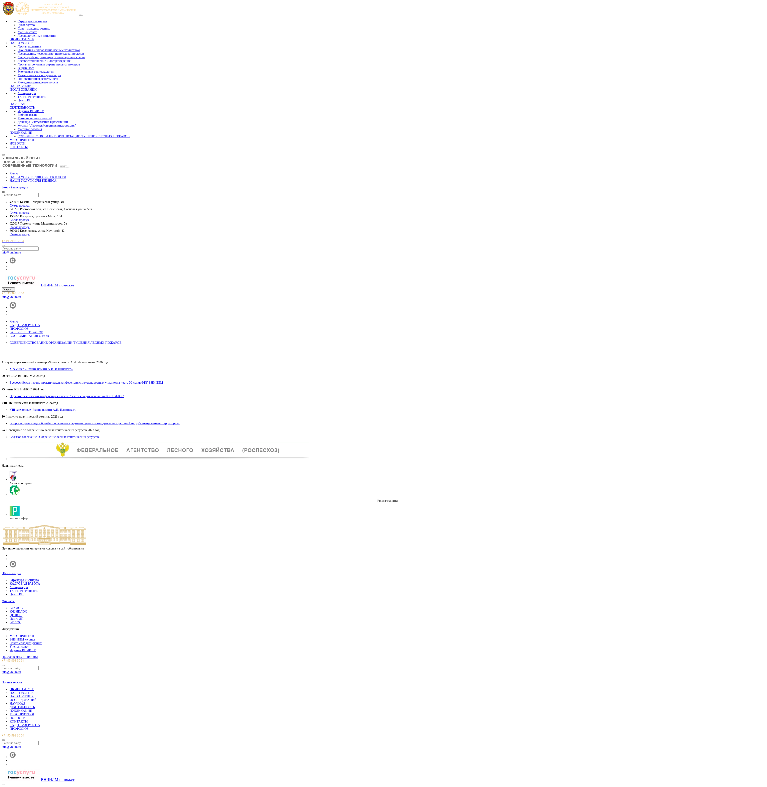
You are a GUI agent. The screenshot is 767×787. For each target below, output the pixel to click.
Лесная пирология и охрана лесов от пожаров (49, 64)
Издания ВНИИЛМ (31, 111)
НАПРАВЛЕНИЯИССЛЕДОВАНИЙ (23, 87)
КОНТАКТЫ (19, 147)
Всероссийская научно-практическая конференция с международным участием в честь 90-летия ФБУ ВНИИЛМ (86, 382)
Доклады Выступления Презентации (43, 122)
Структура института (32, 21)
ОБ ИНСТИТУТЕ (22, 39)
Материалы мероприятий (35, 118)
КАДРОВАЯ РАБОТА (25, 583)
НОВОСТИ (18, 143)
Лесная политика (29, 46)
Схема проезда (20, 205)
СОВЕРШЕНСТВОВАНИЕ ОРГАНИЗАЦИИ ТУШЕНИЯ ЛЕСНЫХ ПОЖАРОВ (74, 136)
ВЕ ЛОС (15, 622)
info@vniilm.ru (11, 252)
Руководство (26, 25)
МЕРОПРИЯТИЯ (22, 140)
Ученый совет (27, 32)
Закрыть (8, 289)
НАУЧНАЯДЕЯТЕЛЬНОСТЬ (22, 105)
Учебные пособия (30, 129)
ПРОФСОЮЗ (19, 728)
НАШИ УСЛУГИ (22, 43)
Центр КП (25, 100)
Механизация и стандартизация (39, 75)
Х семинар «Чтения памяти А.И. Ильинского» (41, 369)
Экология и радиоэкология (36, 71)
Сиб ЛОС (16, 608)
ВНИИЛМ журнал (22, 639)
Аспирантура (27, 93)
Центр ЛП (17, 618)
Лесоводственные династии (37, 35)
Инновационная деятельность (38, 78)
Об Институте (11, 573)
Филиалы (8, 601)
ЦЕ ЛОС (16, 615)
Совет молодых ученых (34, 28)
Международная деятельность (38, 82)
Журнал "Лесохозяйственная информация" (47, 125)
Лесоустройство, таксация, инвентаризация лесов (51, 57)
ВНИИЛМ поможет (58, 285)
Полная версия (12, 682)
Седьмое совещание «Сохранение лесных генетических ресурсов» (55, 437)
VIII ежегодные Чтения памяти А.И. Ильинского (43, 409)
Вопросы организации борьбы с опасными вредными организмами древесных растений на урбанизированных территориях (95, 423)
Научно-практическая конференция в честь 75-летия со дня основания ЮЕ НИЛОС (67, 396)
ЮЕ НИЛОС (18, 611)
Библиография (27, 114)
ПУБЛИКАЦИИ (21, 132)
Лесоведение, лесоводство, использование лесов (51, 53)
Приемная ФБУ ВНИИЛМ (20, 657)
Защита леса (26, 68)
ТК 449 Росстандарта (32, 96)
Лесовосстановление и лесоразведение (44, 60)
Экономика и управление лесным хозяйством (49, 50)
